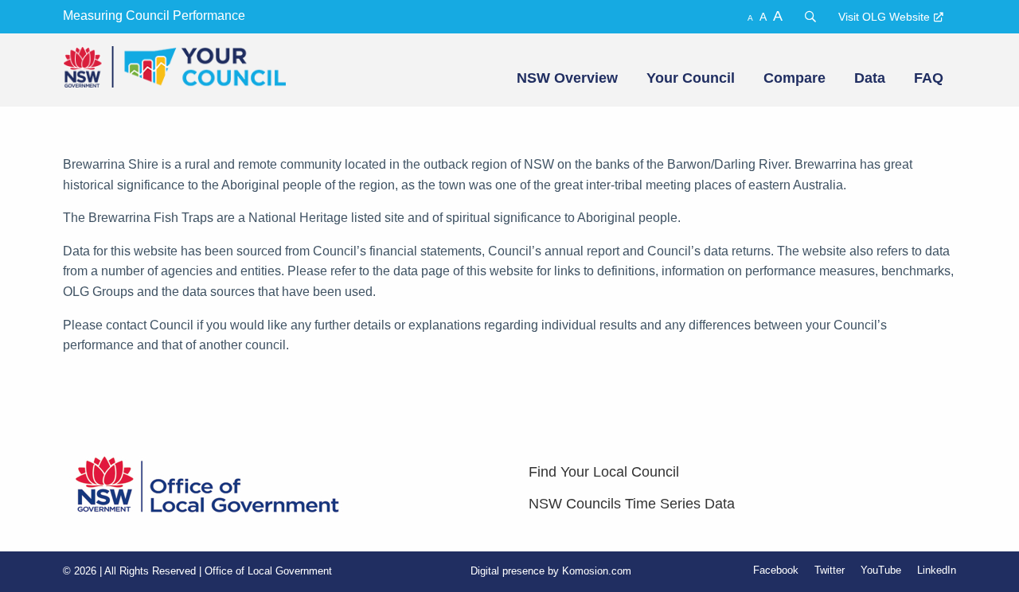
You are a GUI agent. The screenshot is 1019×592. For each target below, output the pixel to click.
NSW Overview (567, 78)
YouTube (881, 570)
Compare (794, 78)
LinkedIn (936, 570)
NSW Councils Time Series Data (632, 504)
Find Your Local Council (604, 472)
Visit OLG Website (884, 16)
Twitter (829, 570)
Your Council (690, 78)
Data (869, 78)
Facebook (775, 570)
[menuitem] (566, 78)
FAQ (928, 78)
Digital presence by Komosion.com (550, 571)
